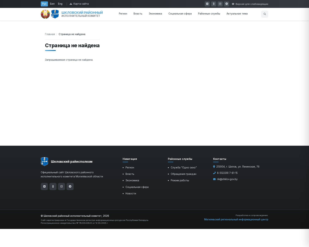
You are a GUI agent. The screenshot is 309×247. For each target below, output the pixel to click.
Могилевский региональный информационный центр (236, 219)
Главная (50, 34)
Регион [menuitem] (123, 13)
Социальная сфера (137, 187)
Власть (130, 174)
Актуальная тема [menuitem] (237, 13)
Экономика (132, 180)
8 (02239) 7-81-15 (227, 172)
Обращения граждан (183, 174)
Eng (60, 3)
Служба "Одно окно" (184, 167)
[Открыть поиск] (264, 14)
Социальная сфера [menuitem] (180, 13)
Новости (131, 193)
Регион (130, 167)
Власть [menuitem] (138, 13)
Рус (44, 3)
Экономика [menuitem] (155, 13)
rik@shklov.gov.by (227, 179)
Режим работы (180, 180)
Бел (52, 3)
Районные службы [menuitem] (209, 13)
